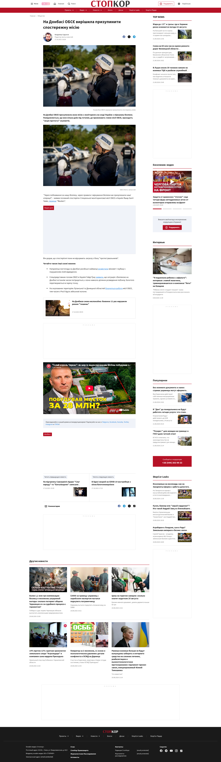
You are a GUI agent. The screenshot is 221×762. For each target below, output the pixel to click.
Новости (96, 10)
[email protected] (47, 757)
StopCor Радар (151, 10)
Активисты (75, 757)
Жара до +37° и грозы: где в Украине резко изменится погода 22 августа (170, 25)
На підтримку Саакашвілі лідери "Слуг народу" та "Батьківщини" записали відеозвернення (61, 484)
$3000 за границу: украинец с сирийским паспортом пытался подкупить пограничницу (85, 598)
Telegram (105, 422)
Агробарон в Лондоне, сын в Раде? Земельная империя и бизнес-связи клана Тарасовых (170, 530)
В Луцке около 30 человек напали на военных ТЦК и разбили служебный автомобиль (170, 70)
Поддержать (168, 4)
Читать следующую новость (103, 477)
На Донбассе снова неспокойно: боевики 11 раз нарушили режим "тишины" (99, 303)
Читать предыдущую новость (55, 477)
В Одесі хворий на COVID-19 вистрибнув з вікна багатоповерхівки (111, 483)
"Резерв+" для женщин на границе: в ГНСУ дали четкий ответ (171, 432)
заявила (99, 277)
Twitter (126, 422)
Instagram (49, 424)
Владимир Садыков (62, 35)
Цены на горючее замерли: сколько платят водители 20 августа (128, 597)
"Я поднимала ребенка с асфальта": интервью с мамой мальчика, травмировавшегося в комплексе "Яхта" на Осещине (172, 282)
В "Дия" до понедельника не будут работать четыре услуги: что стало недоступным (169, 412)
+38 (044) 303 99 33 (172, 462)
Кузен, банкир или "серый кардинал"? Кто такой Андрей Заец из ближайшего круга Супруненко (171, 508)
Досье (121, 10)
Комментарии (54, 506)
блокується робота (114, 288)
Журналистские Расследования (83, 754)
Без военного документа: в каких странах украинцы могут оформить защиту (169, 390)
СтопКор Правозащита (79, 750)
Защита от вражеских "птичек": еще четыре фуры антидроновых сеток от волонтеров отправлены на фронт (170, 200)
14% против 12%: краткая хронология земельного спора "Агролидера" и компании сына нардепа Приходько (47, 653)
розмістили (103, 268)
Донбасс (47, 434)
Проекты (68, 10)
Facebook (112, 422)
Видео (82, 10)
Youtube (120, 422)
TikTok (56, 424)
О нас (73, 747)
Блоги (110, 10)
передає (52, 201)
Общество (41, 16)
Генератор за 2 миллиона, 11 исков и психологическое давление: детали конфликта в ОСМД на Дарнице (87, 653)
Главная (32, 16)
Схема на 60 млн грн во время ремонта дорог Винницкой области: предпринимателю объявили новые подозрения (171, 50)
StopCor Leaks (134, 10)
